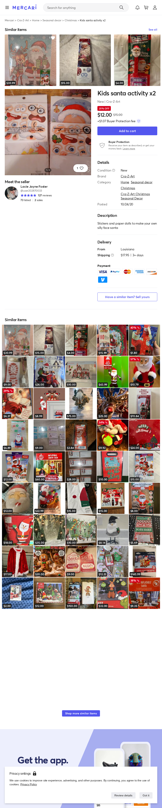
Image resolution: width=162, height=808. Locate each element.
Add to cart (127, 131)
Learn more (129, 148)
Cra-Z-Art (23, 20)
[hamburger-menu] (7, 7)
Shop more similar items (81, 713)
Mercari (9, 20)
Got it (145, 795)
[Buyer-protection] (139, 121)
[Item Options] (85, 95)
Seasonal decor (51, 20)
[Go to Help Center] (113, 170)
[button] (137, 7)
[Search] (121, 7)
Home (35, 20)
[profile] (155, 7)
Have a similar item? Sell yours (127, 297)
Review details (122, 795)
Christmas (71, 20)
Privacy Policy (28, 784)
